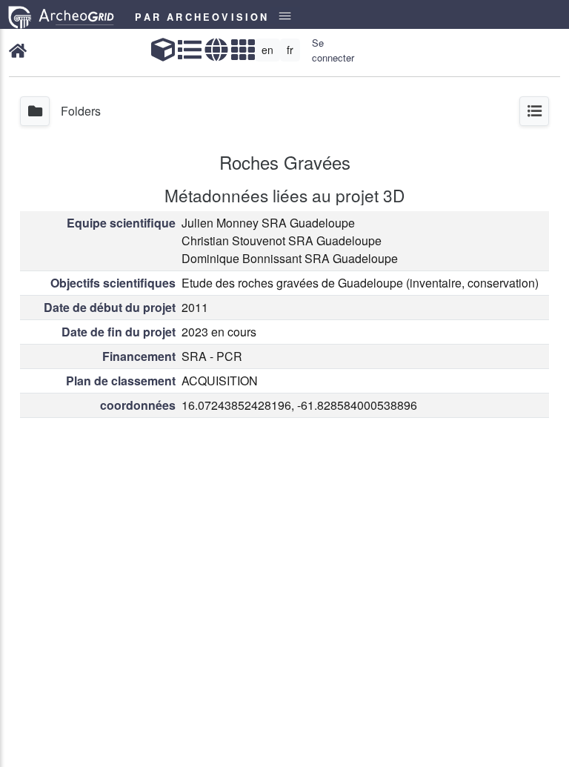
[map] (216, 50)
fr (290, 49)
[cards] (243, 50)
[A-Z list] (190, 50)
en (267, 49)
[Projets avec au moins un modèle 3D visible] (163, 50)
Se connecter (333, 50)
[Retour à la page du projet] (18, 50)
